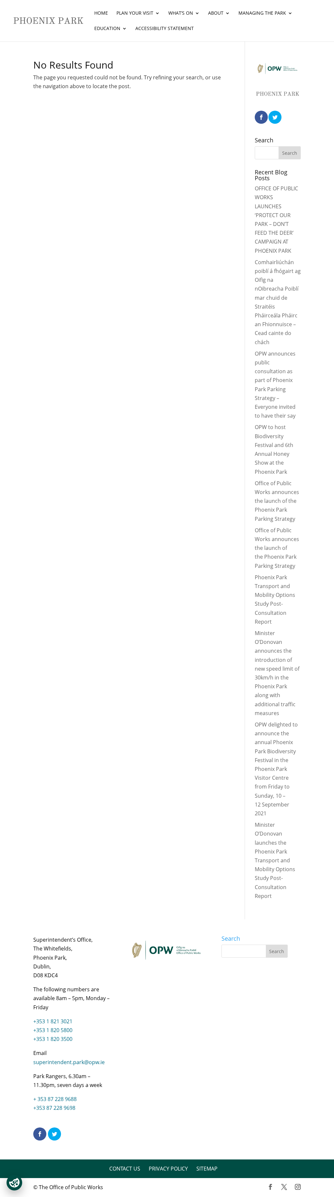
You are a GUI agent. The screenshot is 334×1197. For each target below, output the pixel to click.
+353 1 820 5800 (52, 1030)
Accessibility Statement (164, 28)
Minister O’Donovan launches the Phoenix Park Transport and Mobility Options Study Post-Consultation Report (275, 860)
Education (107, 28)
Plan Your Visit (134, 13)
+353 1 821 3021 (52, 1021)
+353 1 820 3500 (52, 1039)
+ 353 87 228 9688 (55, 1099)
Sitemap (207, 1168)
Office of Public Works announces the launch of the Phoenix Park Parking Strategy (277, 501)
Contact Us (124, 1168)
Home (101, 13)
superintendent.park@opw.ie (69, 1062)
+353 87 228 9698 (54, 1107)
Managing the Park (262, 13)
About (215, 13)
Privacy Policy (168, 1168)
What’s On (180, 13)
